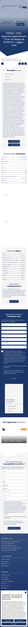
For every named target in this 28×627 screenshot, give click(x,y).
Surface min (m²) (6, 495)
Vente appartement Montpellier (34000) (10, 541)
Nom (3, 328)
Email (3, 332)
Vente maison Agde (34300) (7, 543)
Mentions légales (5, 579)
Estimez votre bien (5, 559)
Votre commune (6, 339)
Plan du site (4, 583)
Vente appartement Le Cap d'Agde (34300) (11, 548)
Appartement (8, 58)
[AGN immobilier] (22, 7)
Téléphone (4, 335)
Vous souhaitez (4, 342)
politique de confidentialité (10, 373)
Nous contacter (4, 565)
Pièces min (4, 498)
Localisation (4, 487)
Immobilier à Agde (5, 575)
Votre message (5, 347)
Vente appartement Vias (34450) (8, 550)
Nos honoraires (4, 577)
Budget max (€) (6, 491)
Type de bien (4, 484)
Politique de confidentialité (7, 581)
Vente (2, 58)
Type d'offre (4, 480)
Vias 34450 (14, 58)
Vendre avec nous (5, 563)
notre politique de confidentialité (16, 617)
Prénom (4, 324)
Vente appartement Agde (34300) (9, 545)
